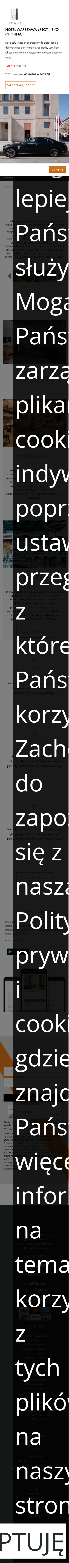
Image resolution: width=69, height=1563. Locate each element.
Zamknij (57, 170)
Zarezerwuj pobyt (20, 85)
